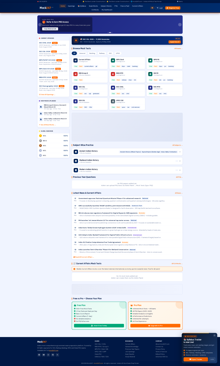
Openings (71, 6)
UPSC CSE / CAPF (100, 352)
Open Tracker (197, 359)
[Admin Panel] (152, 8)
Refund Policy (160, 354)
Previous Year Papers (132, 349)
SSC (110, 53)
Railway (102, 53)
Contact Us (159, 347)
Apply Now (174, 42)
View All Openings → (48, 95)
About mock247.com (162, 344)
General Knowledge (131, 347)
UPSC (118, 53)
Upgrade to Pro (157, 326)
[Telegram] (39, 355)
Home (63, 6)
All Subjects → (177, 145)
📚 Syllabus (82, 6)
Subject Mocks (106, 6)
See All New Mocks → (48, 125)
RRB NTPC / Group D (102, 347)
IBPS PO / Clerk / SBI (101, 349)
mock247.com (53, 350)
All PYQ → (179, 177)
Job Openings (130, 352)
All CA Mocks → (177, 264)
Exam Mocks (93, 6)
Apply (55, 43)
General (82, 53)
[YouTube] (43, 355)
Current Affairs (137, 6)
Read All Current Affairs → (84, 257)
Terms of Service (161, 352)
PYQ (116, 6)
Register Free (174, 8)
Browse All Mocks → (75, 29)
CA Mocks (95, 10)
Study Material (130, 357)
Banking (92, 53)
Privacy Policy (160, 349)
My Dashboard (107, 10)
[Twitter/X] (57, 355)
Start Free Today (100, 326)
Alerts (181, 1)
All (74, 53)
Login (161, 8)
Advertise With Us (162, 357)
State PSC (98, 354)
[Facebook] (53, 355)
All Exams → (178, 48)
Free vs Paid (125, 6)
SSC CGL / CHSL (100, 344)
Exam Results (129, 354)
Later (212, 359)
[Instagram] (48, 355)
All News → (179, 193)
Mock (46, 8)
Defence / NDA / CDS (102, 357)
